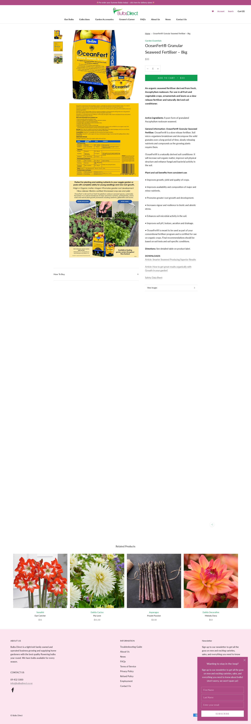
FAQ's (143, 19)
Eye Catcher (40, 615)
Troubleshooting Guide (131, 646)
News (168, 19)
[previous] (8, 585)
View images (152, 288)
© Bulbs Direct (16, 715)
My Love (97, 615)
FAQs (123, 661)
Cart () (241, 11)
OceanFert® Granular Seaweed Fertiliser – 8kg (171, 33)
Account (220, 11)
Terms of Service (128, 666)
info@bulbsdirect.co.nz (21, 683)
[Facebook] (12, 690)
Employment (126, 681)
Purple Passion (154, 615)
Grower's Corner (127, 19)
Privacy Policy (127, 671)
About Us (155, 19)
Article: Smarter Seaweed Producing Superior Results (170, 259)
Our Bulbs (69, 19)
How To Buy (59, 274)
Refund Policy (126, 676)
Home (147, 33)
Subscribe (223, 713)
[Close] (244, 660)
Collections (84, 19)
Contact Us (181, 19)
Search (230, 11)
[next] (243, 585)
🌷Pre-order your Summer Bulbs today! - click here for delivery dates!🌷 (125, 2)
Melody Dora (211, 615)
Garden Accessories (104, 19)
